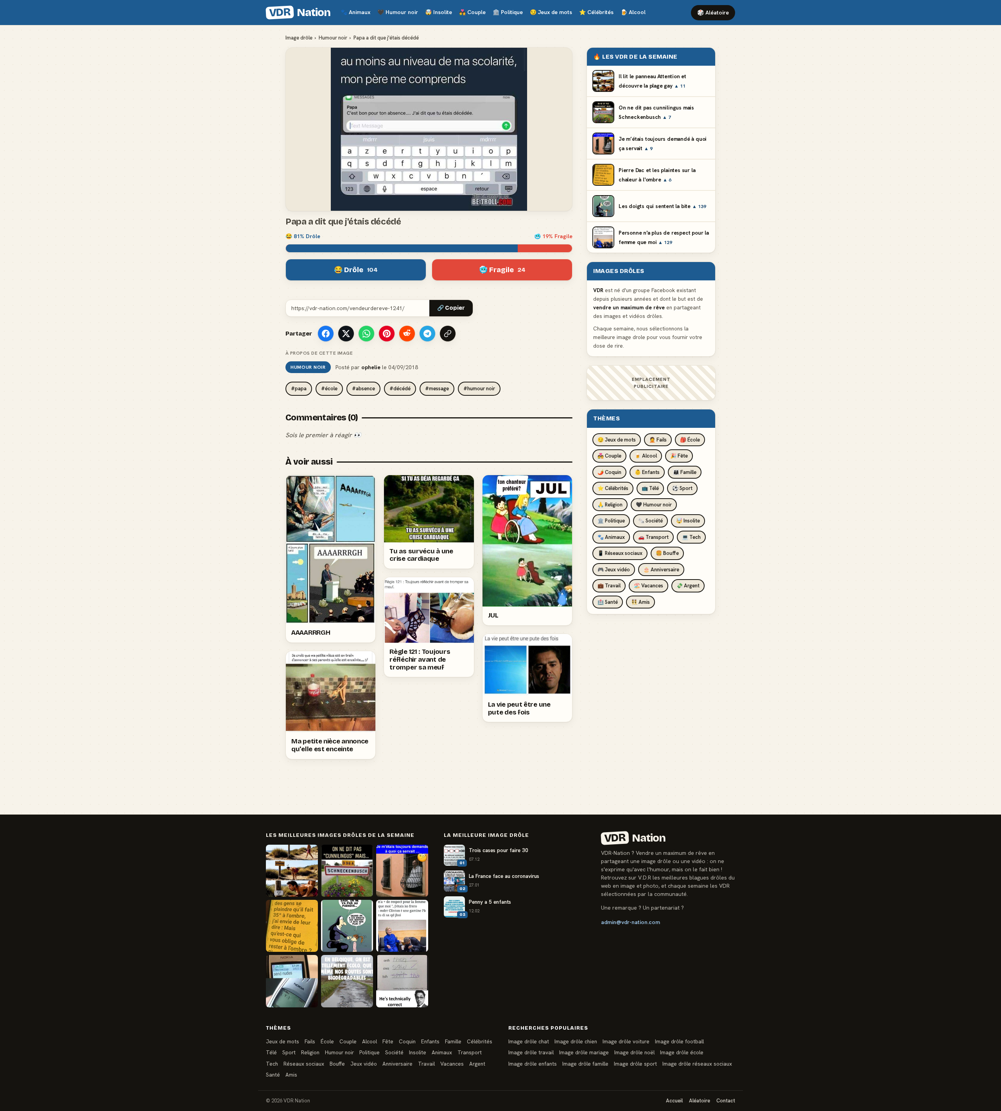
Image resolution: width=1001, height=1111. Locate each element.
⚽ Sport (682, 488)
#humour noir (479, 388)
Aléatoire (699, 1100)
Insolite (438, 12)
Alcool (633, 12)
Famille (453, 1041)
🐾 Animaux (611, 537)
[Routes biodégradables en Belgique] (347, 981)
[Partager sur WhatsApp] (366, 333)
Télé (271, 1052)
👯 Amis (640, 602)
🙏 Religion (609, 504)
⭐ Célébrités (612, 488)
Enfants (430, 1041)
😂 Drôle (356, 270)
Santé (273, 1074)
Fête (387, 1041)
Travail (426, 1063)
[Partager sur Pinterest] (387, 333)
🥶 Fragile (502, 270)
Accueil (674, 1100)
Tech (272, 1063)
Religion (310, 1052)
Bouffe (337, 1063)
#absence (363, 388)
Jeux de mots (551, 12)
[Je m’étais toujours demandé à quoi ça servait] (402, 871)
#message (437, 388)
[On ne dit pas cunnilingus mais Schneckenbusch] (347, 871)
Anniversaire (397, 1063)
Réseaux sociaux (303, 1063)
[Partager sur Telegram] (427, 333)
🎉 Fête (679, 455)
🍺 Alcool (646, 455)
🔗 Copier (451, 308)
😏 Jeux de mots (616, 439)
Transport (469, 1052)
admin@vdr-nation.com (630, 922)
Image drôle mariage (584, 1052)
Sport (289, 1052)
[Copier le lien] (448, 333)
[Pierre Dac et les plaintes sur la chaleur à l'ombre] (292, 926)
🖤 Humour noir (654, 504)
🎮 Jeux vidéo (613, 569)
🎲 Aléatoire (713, 12)
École (327, 1041)
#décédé (400, 388)
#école (329, 388)
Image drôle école (681, 1052)
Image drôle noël (634, 1052)
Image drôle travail (531, 1052)
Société (394, 1052)
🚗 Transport (653, 537)
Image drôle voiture (626, 1041)
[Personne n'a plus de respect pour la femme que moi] (402, 926)
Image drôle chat (528, 1041)
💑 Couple (609, 455)
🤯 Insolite (688, 520)
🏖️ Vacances (648, 585)
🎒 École (690, 439)
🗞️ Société (650, 520)
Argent (477, 1063)
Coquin (407, 1041)
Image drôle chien (575, 1041)
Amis (291, 1074)
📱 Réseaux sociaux (619, 553)
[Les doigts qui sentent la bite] (347, 926)
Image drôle (298, 37)
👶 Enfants (647, 472)
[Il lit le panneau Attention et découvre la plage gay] (292, 871)
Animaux (355, 12)
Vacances (452, 1063)
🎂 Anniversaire (661, 569)
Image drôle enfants (532, 1063)
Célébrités (596, 12)
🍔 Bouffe (667, 553)
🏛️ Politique (611, 520)
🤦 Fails (658, 439)
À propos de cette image (319, 353)
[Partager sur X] (346, 333)
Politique (508, 12)
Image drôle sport (635, 1063)
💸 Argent (688, 585)
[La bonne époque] (292, 981)
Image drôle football (679, 1041)
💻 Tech (691, 537)
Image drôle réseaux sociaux (697, 1063)
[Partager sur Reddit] (407, 333)
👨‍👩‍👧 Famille (684, 472)
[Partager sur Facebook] (326, 333)
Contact (725, 1100)
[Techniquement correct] (402, 981)
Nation (299, 12)
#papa (299, 388)
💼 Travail (609, 585)
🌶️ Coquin (609, 472)
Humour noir (397, 12)
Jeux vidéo (363, 1063)
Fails (310, 1041)
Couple (472, 12)
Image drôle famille (585, 1063)
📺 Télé (650, 488)
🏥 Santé (607, 602)
